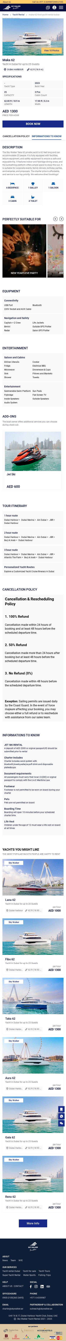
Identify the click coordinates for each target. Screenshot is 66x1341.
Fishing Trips (44, 1275)
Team (13, 1260)
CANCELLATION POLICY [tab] (16, 136)
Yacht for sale (29, 1271)
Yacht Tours (44, 1271)
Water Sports (29, 1275)
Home (5, 14)
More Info (33, 1223)
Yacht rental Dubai (11, 1271)
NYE (21, 1260)
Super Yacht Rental (11, 1275)
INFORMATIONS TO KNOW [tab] (46, 136)
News (5, 1260)
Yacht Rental (18, 14)
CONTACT (18, 1286)
